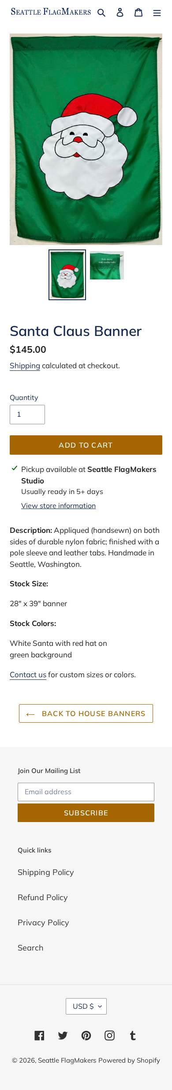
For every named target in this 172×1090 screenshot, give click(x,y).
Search (31, 948)
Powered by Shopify (129, 1060)
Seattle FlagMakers (67, 1060)
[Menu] (157, 11)
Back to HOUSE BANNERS (92, 713)
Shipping (25, 365)
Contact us (28, 674)
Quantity (24, 397)
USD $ (83, 1006)
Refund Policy (43, 897)
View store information (58, 505)
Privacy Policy (43, 922)
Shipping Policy (46, 872)
